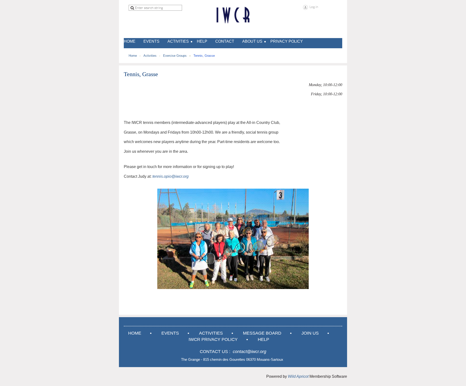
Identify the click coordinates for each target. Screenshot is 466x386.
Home (133, 55)
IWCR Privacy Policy (213, 339)
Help (263, 339)
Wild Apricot (298, 376)
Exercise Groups (175, 55)
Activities (150, 55)
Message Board (262, 333)
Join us (310, 333)
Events (170, 333)
